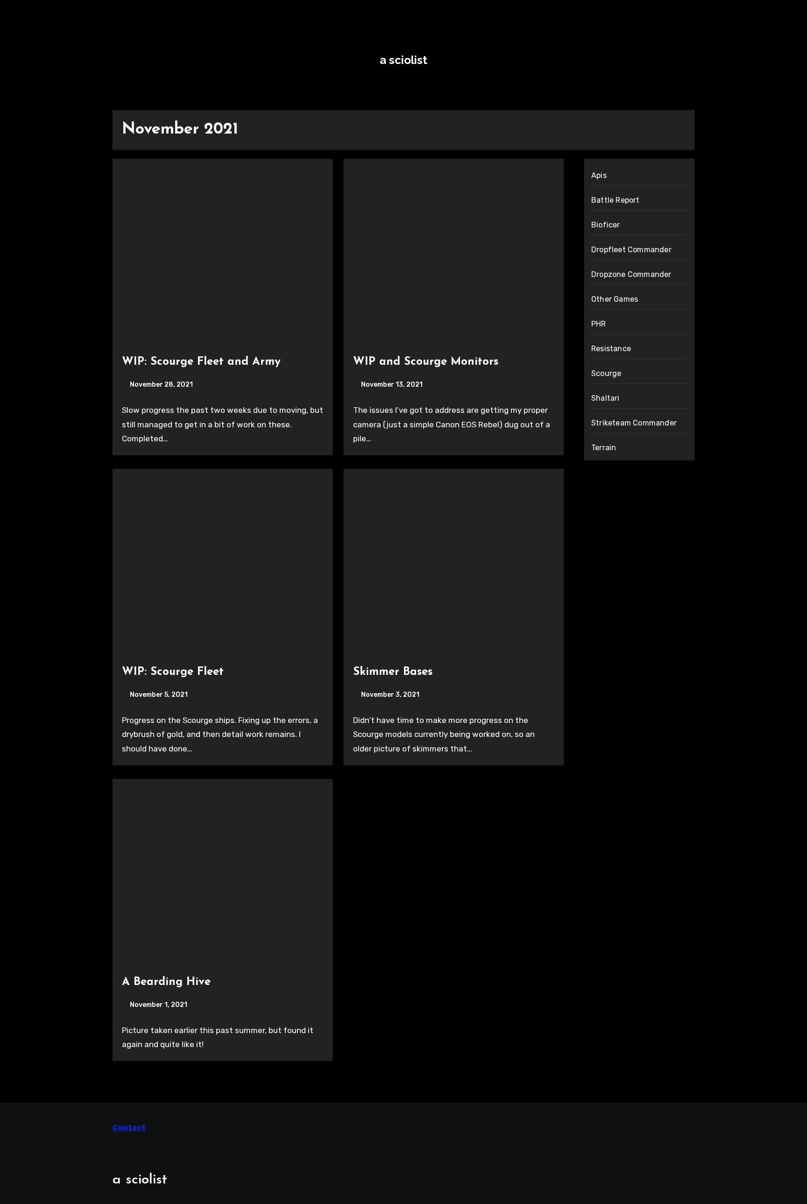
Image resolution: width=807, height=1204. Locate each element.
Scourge (606, 373)
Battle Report (615, 200)
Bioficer (605, 224)
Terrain (603, 447)
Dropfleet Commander (631, 249)
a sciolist (403, 60)
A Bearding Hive (166, 982)
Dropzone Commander (631, 274)
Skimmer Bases (392, 672)
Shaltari (605, 398)
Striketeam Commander (634, 422)
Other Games (614, 299)
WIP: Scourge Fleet (173, 672)
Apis (599, 175)
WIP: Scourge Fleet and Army (201, 362)
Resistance (611, 348)
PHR (598, 323)
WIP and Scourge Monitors (425, 362)
